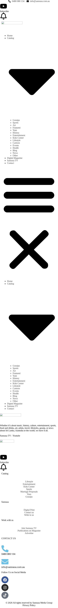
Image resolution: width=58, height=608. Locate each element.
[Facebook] (4, 579)
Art (14, 125)
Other (15, 155)
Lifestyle (16, 140)
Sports (15, 122)
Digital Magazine (14, 158)
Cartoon (16, 143)
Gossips (16, 120)
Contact (10, 163)
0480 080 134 (8, 554)
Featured (16, 128)
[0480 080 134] (4, 548)
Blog (15, 150)
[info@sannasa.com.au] (4, 561)
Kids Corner (18, 138)
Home (10, 35)
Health (16, 148)
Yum (15, 130)
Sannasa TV (12, 160)
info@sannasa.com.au (13, 567)
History (16, 133)
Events (16, 145)
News (15, 153)
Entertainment (19, 135)
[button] (29, 222)
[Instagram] (4, 587)
